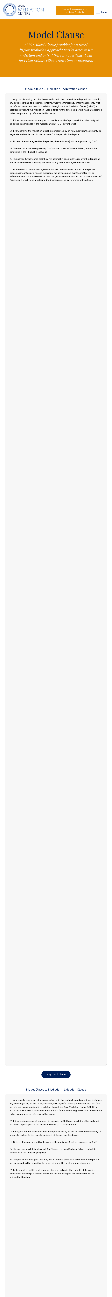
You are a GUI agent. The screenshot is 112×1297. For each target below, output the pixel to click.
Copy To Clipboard (56, 1074)
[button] (75, 10)
